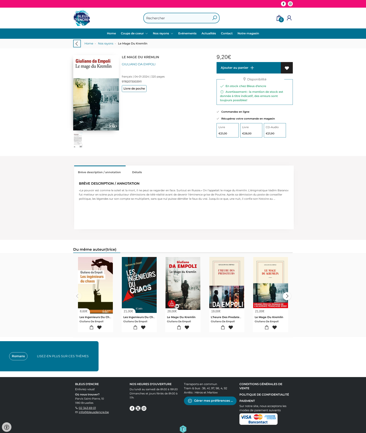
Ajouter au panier (234, 67)
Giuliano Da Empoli (139, 64)
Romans (18, 356)
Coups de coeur (132, 33)
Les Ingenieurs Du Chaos (96, 317)
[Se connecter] (289, 18)
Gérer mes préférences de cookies (215, 400)
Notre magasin (248, 33)
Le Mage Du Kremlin (181, 317)
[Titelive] (183, 429)
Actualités (208, 33)
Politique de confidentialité (264, 394)
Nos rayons (105, 43)
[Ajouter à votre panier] (91, 327)
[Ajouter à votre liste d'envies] (287, 68)
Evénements (187, 33)
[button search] (214, 18)
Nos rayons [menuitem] (161, 33)
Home (111, 33)
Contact (227, 33)
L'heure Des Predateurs (227, 317)
